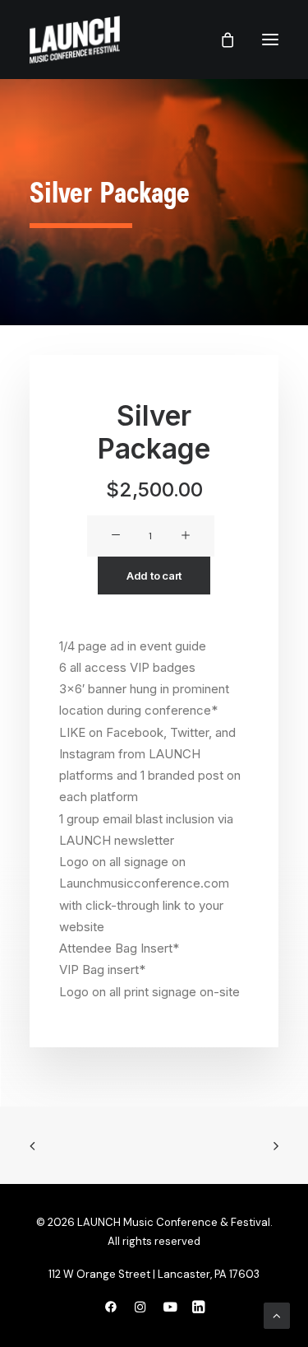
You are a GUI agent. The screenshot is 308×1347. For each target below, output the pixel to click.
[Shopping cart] (220, 39)
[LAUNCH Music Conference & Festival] (75, 39)
